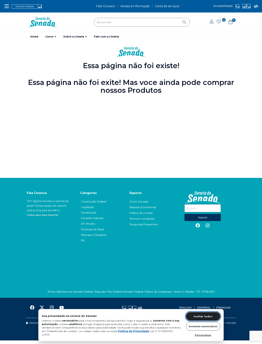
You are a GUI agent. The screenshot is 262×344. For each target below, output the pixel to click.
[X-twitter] (41, 307)
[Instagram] (207, 225)
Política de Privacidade (133, 331)
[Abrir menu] (7, 6)
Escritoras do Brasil (92, 229)
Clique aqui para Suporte (42, 215)
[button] (228, 22)
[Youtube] (61, 307)
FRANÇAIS (223, 307)
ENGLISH (185, 307)
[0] (218, 22)
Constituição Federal (93, 201)
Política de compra (141, 213)
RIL (83, 240)
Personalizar (203, 335)
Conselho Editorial (92, 218)
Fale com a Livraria (106, 36)
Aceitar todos (203, 316)
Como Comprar (138, 201)
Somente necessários (203, 326)
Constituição (88, 212)
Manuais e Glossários (94, 235)
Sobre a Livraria (74, 36)
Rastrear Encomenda (142, 207)
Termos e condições (141, 218)
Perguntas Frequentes (143, 224)
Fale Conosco (37, 193)
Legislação (87, 207)
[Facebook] (197, 225)
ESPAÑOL (204, 307)
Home (34, 36)
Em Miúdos (88, 223)
